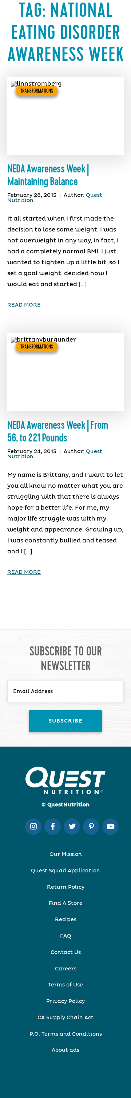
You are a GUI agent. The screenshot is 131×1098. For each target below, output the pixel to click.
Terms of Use (65, 985)
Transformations (36, 91)
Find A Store (66, 903)
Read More (24, 305)
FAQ (65, 936)
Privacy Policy (65, 1001)
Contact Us (66, 952)
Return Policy (65, 887)
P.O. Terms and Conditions (65, 1034)
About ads (65, 1050)
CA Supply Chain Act (65, 1017)
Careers (65, 969)
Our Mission (65, 854)
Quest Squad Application (65, 870)
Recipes (65, 919)
